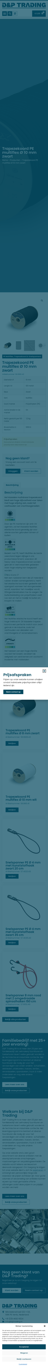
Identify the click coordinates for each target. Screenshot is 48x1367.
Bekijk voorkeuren (24, 1359)
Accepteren (24, 1347)
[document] (24, 683)
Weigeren (24, 1353)
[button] (45, 1326)
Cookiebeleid (23, 1364)
